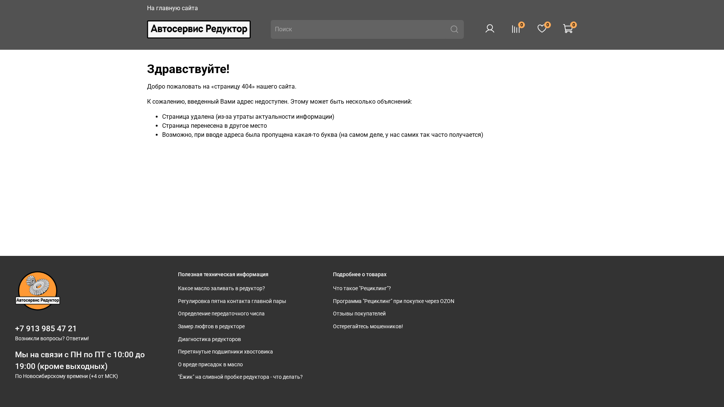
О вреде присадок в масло (210, 364)
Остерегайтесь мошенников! (368, 326)
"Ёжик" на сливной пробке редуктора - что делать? (240, 377)
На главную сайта (172, 8)
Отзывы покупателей (359, 314)
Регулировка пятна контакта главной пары (232, 301)
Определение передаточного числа (221, 314)
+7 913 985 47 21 (46, 328)
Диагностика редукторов (209, 339)
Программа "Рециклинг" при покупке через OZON (393, 301)
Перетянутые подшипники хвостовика (225, 352)
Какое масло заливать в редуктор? (221, 288)
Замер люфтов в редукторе (211, 326)
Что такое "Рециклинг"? (362, 288)
